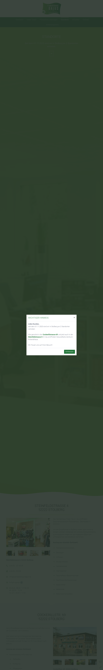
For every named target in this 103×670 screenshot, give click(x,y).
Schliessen (69, 352)
